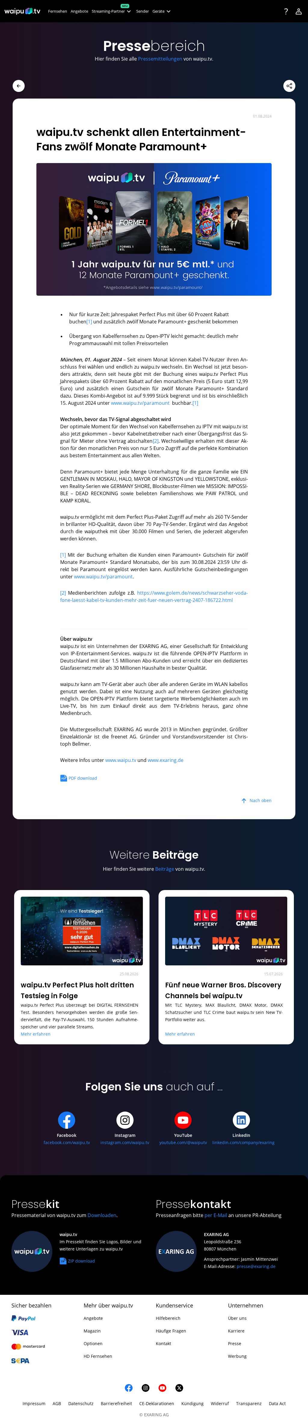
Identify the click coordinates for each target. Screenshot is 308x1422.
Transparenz (249, 1403)
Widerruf (220, 1403)
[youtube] (162, 1388)
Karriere (236, 1331)
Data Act (277, 1403)
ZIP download (81, 1261)
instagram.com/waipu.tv (124, 1142)
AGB (57, 1403)
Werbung (237, 1356)
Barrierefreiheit (116, 1403)
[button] (112, 11)
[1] (89, 321)
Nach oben (261, 800)
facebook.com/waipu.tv (67, 1142)
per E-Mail (216, 1215)
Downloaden (102, 1215)
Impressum (34, 1403)
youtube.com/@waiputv (183, 1142)
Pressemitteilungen (160, 58)
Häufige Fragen (171, 1331)
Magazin (92, 1331)
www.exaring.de (165, 760)
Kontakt (163, 1343)
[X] (179, 1388)
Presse (234, 1343)
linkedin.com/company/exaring (243, 1142)
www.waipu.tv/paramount (140, 403)
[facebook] (129, 1388)
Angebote (93, 1318)
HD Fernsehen (98, 1356)
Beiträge (164, 869)
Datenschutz (81, 1403)
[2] (156, 441)
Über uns (237, 1318)
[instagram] (145, 1388)
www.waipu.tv (120, 760)
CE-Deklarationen (156, 1403)
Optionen (93, 1343)
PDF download (83, 778)
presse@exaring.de (256, 1266)
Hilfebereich (168, 1318)
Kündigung (192, 1403)
